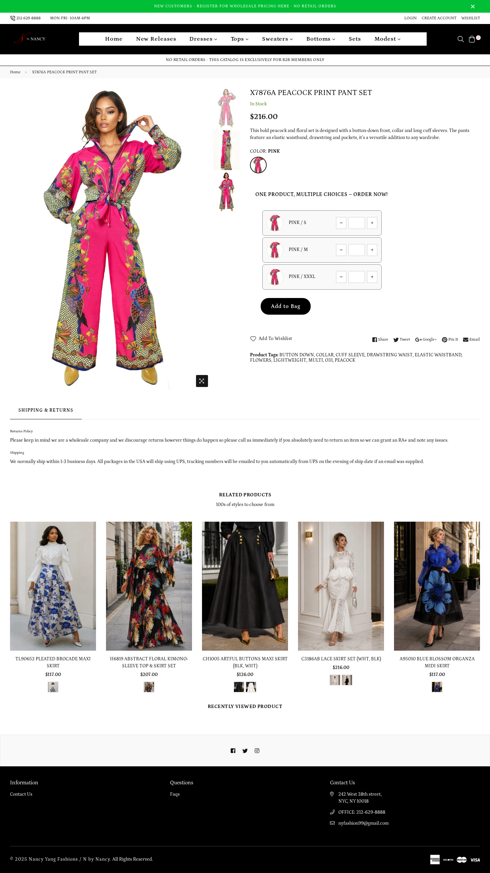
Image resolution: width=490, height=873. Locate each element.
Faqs (175, 794)
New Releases (156, 39)
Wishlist (470, 18)
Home (114, 39)
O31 (329, 360)
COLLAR (325, 355)
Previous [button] (18, 239)
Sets (355, 39)
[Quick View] (88, 537)
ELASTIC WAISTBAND (438, 355)
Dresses (201, 39)
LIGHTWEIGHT (289, 360)
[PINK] (258, 165)
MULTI (315, 360)
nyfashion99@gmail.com (363, 823)
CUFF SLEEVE (350, 355)
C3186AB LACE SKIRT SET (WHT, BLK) (341, 659)
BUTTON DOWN (296, 355)
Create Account (439, 18)
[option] (110, 239)
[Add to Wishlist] (88, 551)
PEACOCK (345, 360)
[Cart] (472, 39)
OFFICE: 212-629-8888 (361, 812)
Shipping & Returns (45, 410)
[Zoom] (202, 381)
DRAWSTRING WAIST (390, 355)
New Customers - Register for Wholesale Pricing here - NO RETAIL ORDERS (245, 6)
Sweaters (276, 39)
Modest (386, 39)
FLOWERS (260, 360)
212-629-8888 (28, 18)
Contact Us (21, 794)
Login (410, 18)
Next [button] (203, 239)
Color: (265, 151)
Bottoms (319, 39)
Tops (238, 39)
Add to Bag (285, 306)
